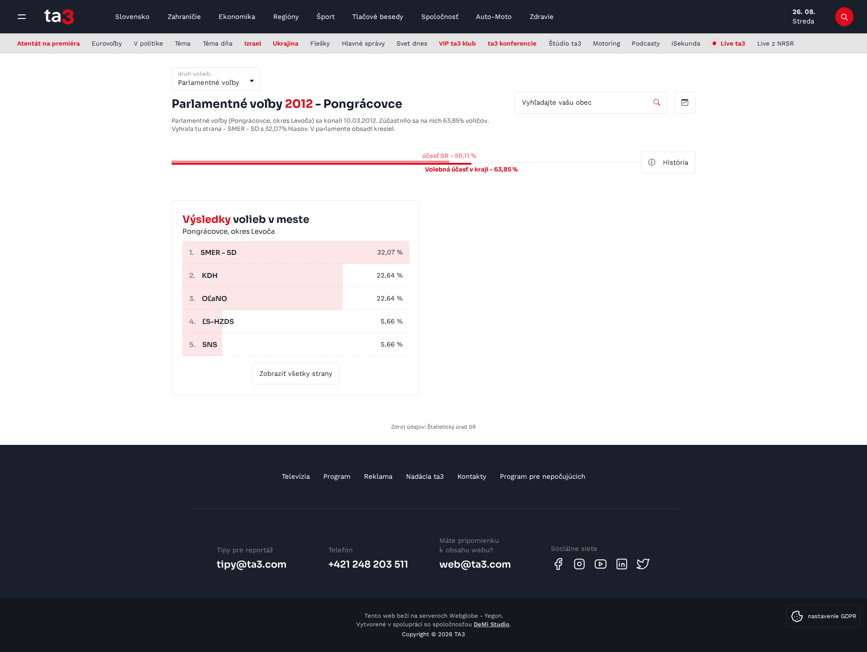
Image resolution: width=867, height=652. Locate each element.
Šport (326, 17)
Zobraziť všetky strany (295, 374)
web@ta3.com (475, 564)
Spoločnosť (439, 17)
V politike (148, 43)
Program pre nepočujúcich (542, 476)
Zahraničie (184, 17)
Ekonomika (237, 17)
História (675, 162)
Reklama (378, 476)
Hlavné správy (363, 43)
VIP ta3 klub (457, 43)
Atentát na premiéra (48, 43)
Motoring (606, 43)
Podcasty (646, 43)
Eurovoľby (107, 43)
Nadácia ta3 (425, 476)
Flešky (320, 43)
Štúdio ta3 (565, 43)
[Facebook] (558, 564)
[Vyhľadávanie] (844, 16)
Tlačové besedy (377, 17)
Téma (183, 43)
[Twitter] (643, 564)
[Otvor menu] (22, 17)
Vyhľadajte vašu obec (557, 102)
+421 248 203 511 (368, 564)
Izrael (252, 43)
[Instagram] (579, 564)
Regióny (286, 17)
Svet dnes (411, 43)
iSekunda (685, 43)
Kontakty (471, 476)
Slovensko (132, 17)
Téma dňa (218, 43)
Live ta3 (733, 43)
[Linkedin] (622, 564)
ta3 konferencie (512, 43)
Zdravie (542, 17)
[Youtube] (600, 564)
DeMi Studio (491, 624)
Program (336, 476)
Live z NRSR (775, 43)
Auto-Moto (494, 17)
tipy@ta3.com (252, 564)
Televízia (296, 476)
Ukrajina (285, 43)
